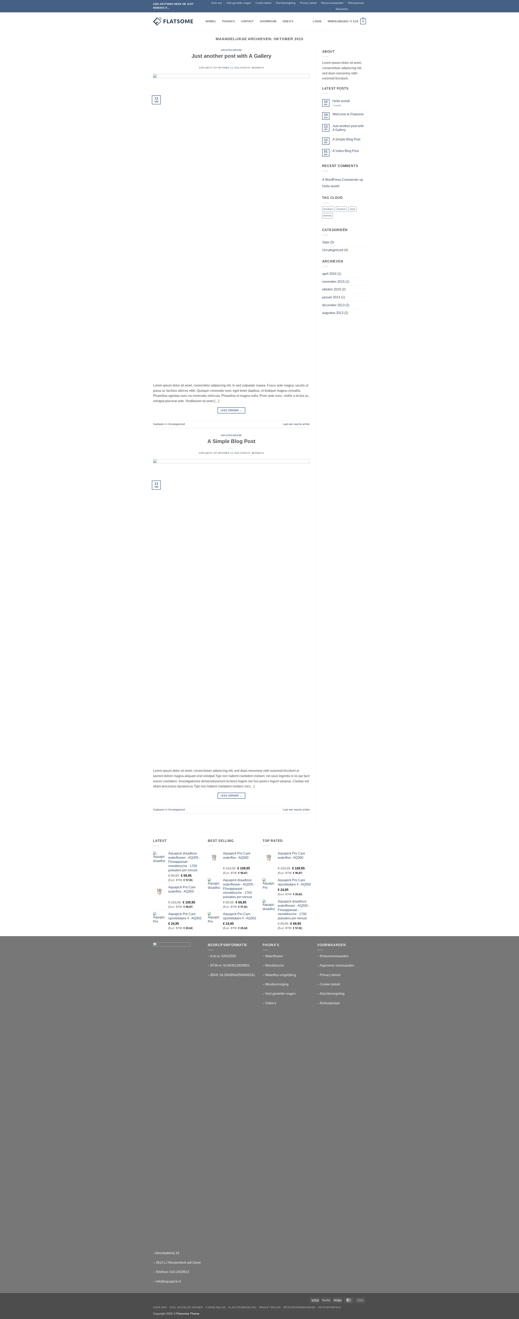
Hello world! (341, 101)
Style (325, 242)
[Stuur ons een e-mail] (364, 9)
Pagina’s (228, 21)
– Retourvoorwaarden (333, 956)
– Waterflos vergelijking (279, 975)
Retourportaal (356, 2)
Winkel (211, 21)
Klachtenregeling (285, 2)
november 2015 (333, 281)
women (327, 215)
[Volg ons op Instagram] (356, 9)
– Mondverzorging (275, 984)
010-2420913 (179, 1272)
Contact (247, 21)
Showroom (268, 21)
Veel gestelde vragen (238, 2)
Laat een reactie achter (296, 424)
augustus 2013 (332, 313)
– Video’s (269, 1003)
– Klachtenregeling (330, 993)
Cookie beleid (263, 2)
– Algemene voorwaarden (335, 965)
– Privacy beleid (328, 975)
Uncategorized (231, 50)
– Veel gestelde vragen (279, 993)
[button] (340, 9)
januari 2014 (331, 297)
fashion (341, 209)
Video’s (288, 21)
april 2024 (329, 273)
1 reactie (339, 105)
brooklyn (328, 209)
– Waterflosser (273, 956)
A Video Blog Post (345, 151)
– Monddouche (273, 965)
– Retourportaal (328, 1003)
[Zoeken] (201, 21)
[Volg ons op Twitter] (360, 9)
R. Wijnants (256, 67)
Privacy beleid (308, 2)
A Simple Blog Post (231, 441)
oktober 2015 (331, 289)
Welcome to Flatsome (348, 114)
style (352, 209)
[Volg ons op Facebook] (352, 9)
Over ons (216, 2)
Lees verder (231, 410)
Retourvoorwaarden (332, 2)
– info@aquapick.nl (167, 1281)
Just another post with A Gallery (231, 56)
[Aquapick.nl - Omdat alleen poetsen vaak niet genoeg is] (173, 21)
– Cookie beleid (328, 984)
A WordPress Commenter (340, 179)
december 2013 (333, 305)
